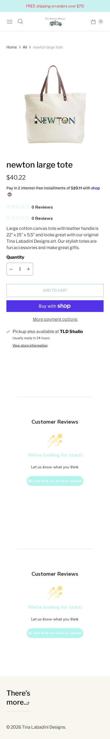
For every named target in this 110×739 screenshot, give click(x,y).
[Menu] (9, 21)
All (25, 47)
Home (11, 47)
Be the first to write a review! (55, 481)
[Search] (20, 21)
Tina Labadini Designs (43, 727)
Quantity (15, 257)
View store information (30, 345)
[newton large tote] (55, 104)
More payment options (55, 319)
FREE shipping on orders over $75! (55, 6)
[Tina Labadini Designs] (55, 21)
